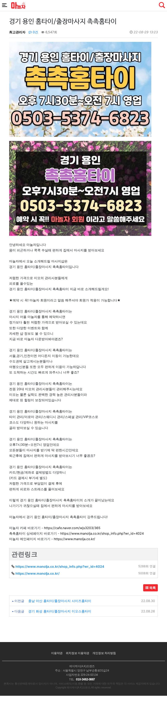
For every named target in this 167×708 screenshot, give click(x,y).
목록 (152, 588)
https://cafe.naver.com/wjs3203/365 (72, 528)
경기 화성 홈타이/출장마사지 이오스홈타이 (59, 611)
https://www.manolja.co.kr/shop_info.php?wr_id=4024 (102, 533)
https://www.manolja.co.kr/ (74, 539)
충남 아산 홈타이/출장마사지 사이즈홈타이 (59, 601)
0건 (35, 32)
